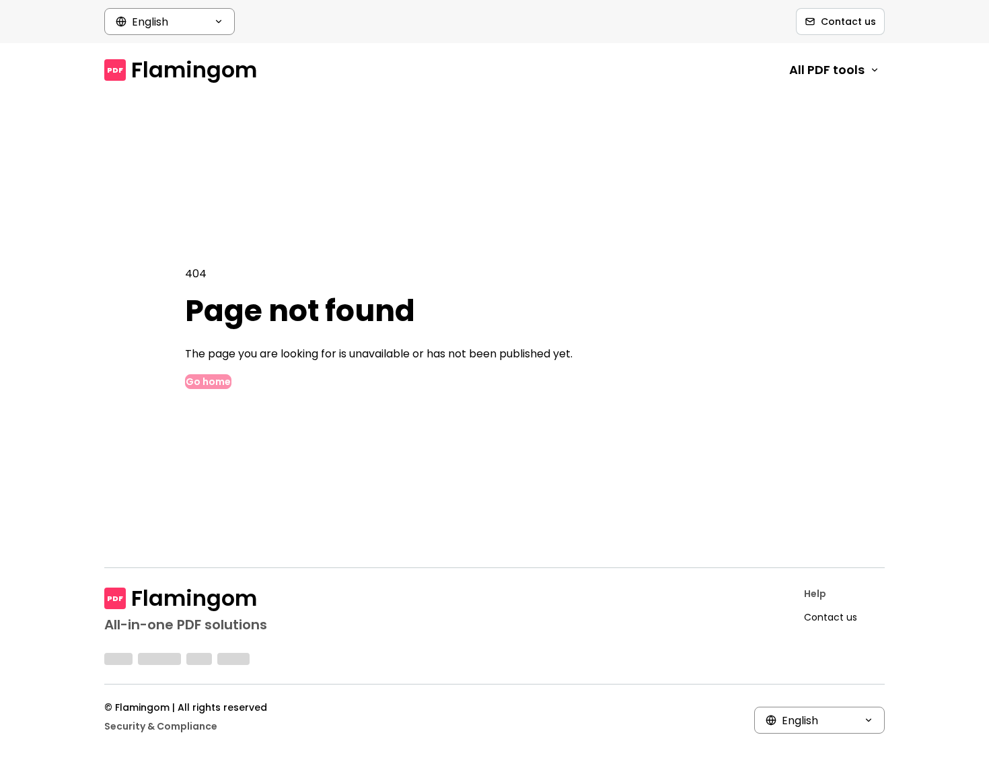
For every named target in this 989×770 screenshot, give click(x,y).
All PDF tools (827, 69)
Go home (208, 381)
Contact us (848, 21)
